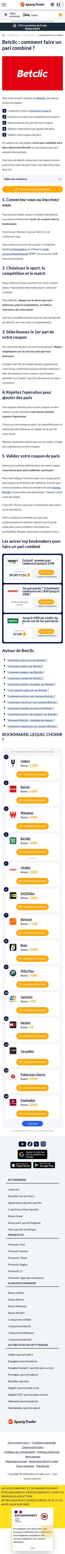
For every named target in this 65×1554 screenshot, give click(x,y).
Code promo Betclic (19, 1326)
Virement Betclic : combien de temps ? (31, 720)
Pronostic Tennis (17, 1257)
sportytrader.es (28, 1361)
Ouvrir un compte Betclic (35, 189)
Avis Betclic (29, 35)
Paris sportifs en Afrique (22, 1229)
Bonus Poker (15, 1216)
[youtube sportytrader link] (22, 1144)
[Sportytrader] (3, 35)
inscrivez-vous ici (40, 110)
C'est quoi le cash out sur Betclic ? (28, 690)
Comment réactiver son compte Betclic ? (33, 702)
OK (32, 1548)
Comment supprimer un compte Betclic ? (33, 726)
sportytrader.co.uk (28, 1387)
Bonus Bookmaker (22, 1283)
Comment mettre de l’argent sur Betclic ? (33, 714)
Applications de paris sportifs (25, 1202)
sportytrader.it (24, 1354)
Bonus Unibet (16, 1292)
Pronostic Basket (18, 1251)
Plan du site (42, 1465)
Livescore (13, 1189)
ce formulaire (18, 249)
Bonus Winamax (17, 1306)
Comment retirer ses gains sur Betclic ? (32, 684)
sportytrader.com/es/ (42, 1367)
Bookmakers (14, 35)
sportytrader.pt (29, 1374)
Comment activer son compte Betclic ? (31, 696)
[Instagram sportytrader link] (43, 1144)
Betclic (41, 98)
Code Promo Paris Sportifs (23, 1209)
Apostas (24, 1381)
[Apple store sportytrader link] (21, 1165)
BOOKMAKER (17, 1179)
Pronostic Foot (16, 1244)
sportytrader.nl (31, 1407)
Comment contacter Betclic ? (26, 678)
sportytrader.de (29, 1401)
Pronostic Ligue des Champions (26, 1277)
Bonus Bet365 (16, 1312)
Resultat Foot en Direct (21, 1196)
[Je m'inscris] (52, 4)
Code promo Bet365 (20, 1339)
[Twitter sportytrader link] (36, 1144)
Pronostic (16, 1234)
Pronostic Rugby (17, 1264)
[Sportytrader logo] (32, 1422)
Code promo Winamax (21, 1332)
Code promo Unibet (19, 1319)
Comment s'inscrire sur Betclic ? (27, 660)
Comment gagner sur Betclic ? (26, 672)
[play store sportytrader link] (44, 1165)
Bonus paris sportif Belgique (24, 1222)
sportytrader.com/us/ (36, 1394)
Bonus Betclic (16, 1299)
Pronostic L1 (15, 1271)
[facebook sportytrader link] (30, 1144)
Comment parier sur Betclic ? (25, 666)
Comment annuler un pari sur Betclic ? (31, 708)
